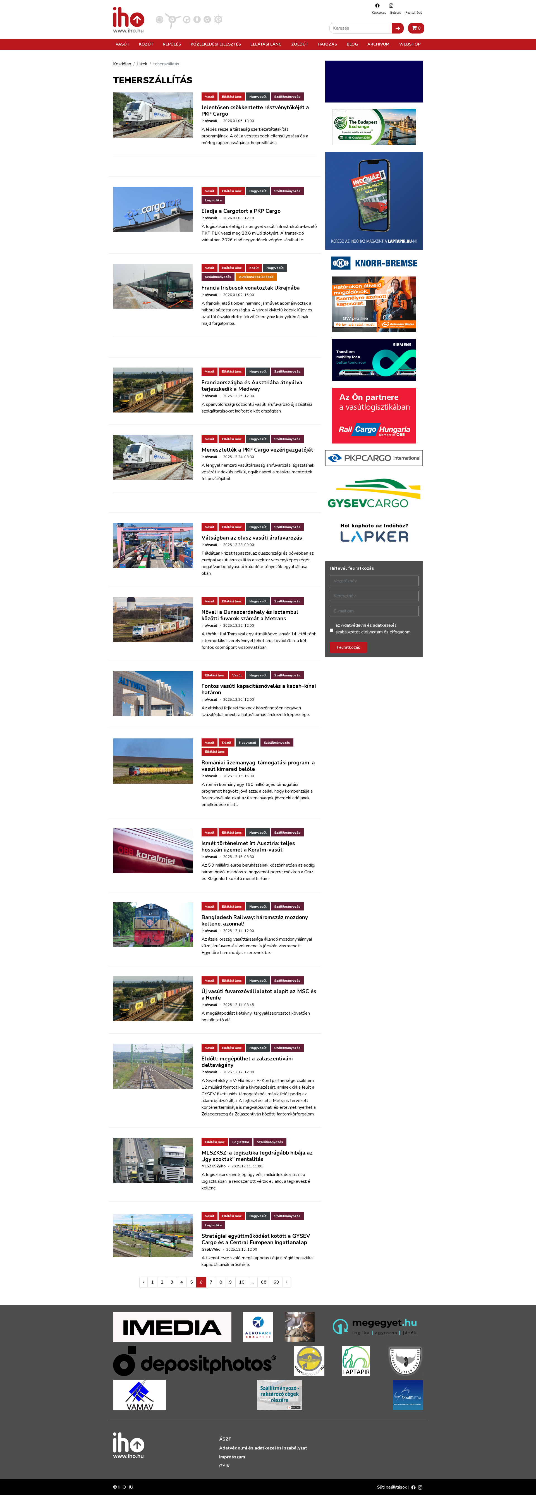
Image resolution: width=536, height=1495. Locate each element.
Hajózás (327, 44)
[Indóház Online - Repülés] (173, 19)
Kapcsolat (379, 13)
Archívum (378, 44)
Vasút (122, 44)
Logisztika (213, 200)
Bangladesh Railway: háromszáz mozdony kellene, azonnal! (255, 920)
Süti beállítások (392, 1487)
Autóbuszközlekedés (256, 277)
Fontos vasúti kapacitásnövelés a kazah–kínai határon (259, 689)
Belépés (395, 13)
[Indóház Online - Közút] (186, 19)
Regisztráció (413, 13)
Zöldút (299, 44)
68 (264, 1282)
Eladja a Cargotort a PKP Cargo (241, 211)
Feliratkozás (348, 647)
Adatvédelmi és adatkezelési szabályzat (263, 1448)
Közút (146, 44)
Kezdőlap (122, 64)
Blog (352, 44)
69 (276, 1282)
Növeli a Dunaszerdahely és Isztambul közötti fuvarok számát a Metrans (250, 615)
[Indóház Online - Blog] (197, 19)
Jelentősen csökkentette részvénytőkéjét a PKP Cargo (255, 111)
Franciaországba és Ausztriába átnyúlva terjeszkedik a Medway (252, 386)
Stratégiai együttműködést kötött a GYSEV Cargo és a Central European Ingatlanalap (256, 1239)
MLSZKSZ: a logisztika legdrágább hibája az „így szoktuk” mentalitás (257, 1156)
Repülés (172, 44)
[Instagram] (389, 5)
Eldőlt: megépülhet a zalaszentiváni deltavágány (247, 1062)
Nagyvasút (257, 96)
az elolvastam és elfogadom (373, 628)
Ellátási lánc (265, 44)
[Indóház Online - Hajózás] (218, 19)
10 (242, 1282)
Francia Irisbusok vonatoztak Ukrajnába (251, 288)
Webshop (409, 44)
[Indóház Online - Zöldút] (207, 19)
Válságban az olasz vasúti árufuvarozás (252, 538)
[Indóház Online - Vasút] (159, 19)
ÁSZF (225, 1439)
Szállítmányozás (287, 96)
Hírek (142, 64)
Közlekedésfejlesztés (216, 44)
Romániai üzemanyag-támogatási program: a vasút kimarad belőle (258, 766)
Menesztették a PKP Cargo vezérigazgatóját (257, 450)
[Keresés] (398, 28)
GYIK (224, 1466)
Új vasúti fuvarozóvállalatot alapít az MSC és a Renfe (259, 995)
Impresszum (232, 1457)
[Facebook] (376, 5)
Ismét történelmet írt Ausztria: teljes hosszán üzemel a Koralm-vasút (248, 846)
